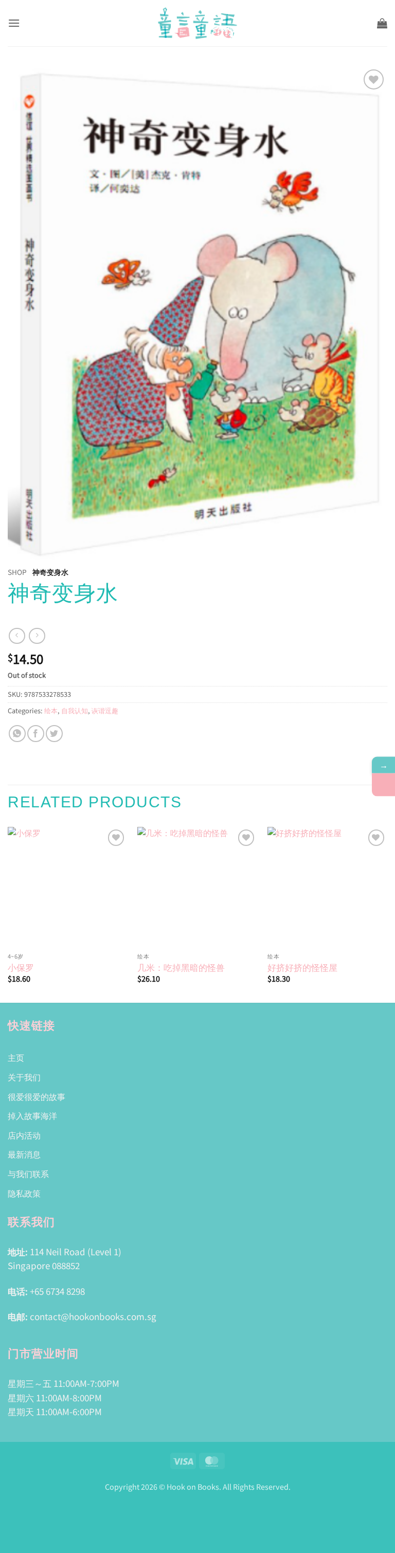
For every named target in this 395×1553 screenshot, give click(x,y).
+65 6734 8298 (57, 1291)
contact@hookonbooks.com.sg (93, 1316)
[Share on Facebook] (35, 733)
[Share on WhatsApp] (17, 733)
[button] (14, 22)
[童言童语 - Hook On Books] (197, 23)
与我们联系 (28, 1173)
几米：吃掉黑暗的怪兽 (181, 967)
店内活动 (24, 1135)
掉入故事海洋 (32, 1115)
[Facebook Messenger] (383, 785)
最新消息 (24, 1154)
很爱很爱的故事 (36, 1096)
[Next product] (17, 636)
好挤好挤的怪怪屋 (302, 967)
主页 (16, 1057)
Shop (17, 572)
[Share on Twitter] (54, 733)
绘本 (51, 710)
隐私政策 (24, 1193)
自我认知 (74, 710)
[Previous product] (37, 636)
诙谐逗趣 (105, 710)
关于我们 (24, 1077)
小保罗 (21, 967)
